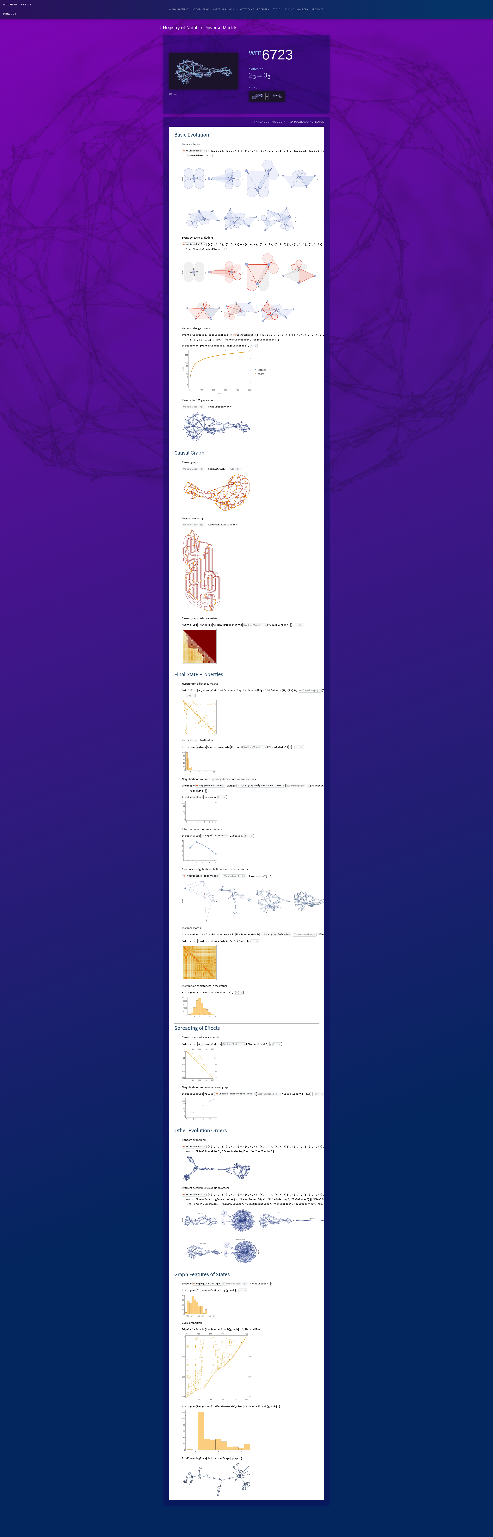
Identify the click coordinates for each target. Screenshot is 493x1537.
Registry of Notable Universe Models (200, 27)
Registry (263, 9)
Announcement (179, 9)
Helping (289, 9)
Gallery (302, 9)
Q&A (231, 9)
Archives (318, 9)
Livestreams (245, 9)
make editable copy (272, 122)
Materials (219, 9)
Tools (277, 9)
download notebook (309, 122)
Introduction (201, 9)
